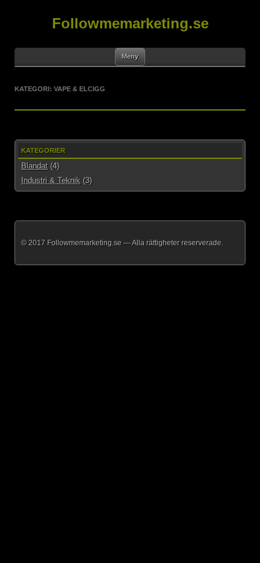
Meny (130, 56)
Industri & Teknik (50, 180)
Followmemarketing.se (130, 23)
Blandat (34, 165)
